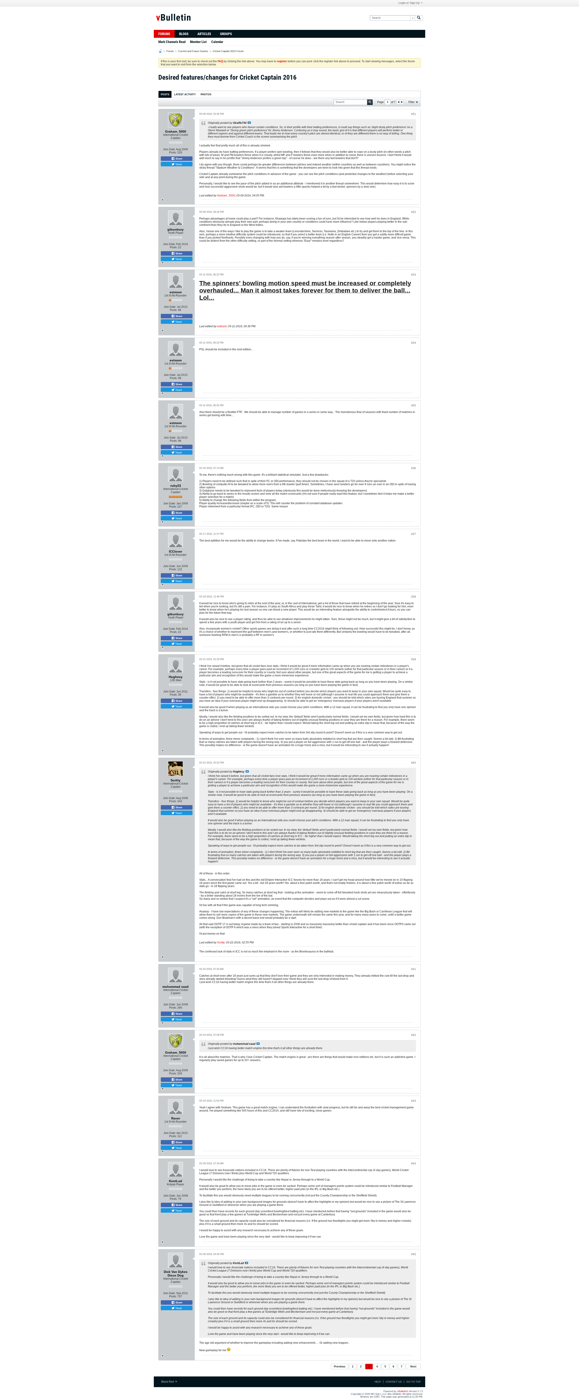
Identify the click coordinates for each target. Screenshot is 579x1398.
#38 (413, 596)
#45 (413, 1254)
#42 (413, 1035)
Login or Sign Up (409, 3)
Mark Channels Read (171, 42)
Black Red (168, 1381)
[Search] (419, 18)
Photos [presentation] (206, 94)
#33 (413, 274)
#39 (413, 659)
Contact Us (394, 1381)
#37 (413, 534)
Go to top (413, 1381)
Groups (226, 34)
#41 (413, 969)
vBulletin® (402, 1391)
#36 (413, 468)
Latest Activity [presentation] (185, 94)
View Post (249, 123)
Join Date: (169, 149)
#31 (413, 114)
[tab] (165, 94)
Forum (170, 51)
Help (378, 1381)
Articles (204, 34)
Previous (339, 1366)
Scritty (221, 942)
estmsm (222, 326)
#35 (413, 405)
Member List (198, 42)
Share (178, 158)
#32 (413, 212)
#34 (413, 342)
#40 (413, 762)
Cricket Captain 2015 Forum (228, 51)
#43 (413, 1100)
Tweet (178, 164)
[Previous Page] (398, 102)
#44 (413, 1163)
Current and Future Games (193, 51)
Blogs (183, 34)
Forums (164, 34)
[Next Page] (401, 102)
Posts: (173, 152)
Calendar (217, 42)
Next (413, 1366)
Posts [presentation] (165, 94)
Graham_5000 (226, 195)
